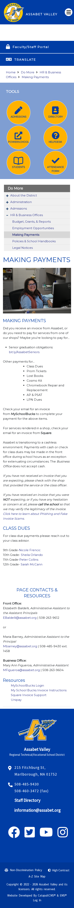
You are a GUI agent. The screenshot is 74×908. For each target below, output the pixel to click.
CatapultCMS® (47, 895)
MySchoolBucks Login (27, 685)
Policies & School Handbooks (34, 241)
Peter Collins (28, 559)
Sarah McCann (31, 564)
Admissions (18, 208)
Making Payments (35, 77)
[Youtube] (46, 835)
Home (11, 72)
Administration (21, 202)
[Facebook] (14, 835)
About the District (23, 195)
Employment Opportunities (33, 228)
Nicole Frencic (30, 550)
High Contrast (60, 870)
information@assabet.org (37, 810)
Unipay (16, 700)
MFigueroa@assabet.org (22, 670)
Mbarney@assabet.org (20, 646)
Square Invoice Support (28, 695)
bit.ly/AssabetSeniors (24, 352)
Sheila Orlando (32, 555)
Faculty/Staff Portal (31, 47)
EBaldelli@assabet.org (20, 618)
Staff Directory (27, 800)
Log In (37, 900)
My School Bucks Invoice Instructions (39, 690)
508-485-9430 (26, 784)
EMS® (63, 895)
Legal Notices (22, 248)
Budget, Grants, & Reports (31, 221)
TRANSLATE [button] (25, 59)
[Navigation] (68, 12)
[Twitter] (29, 835)
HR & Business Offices (26, 215)
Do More (27, 72)
